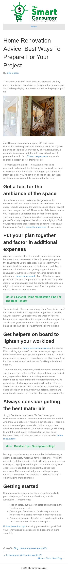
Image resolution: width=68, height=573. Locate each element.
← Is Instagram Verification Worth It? (22, 555)
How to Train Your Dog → (51, 558)
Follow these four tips (14, 526)
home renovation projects (36, 348)
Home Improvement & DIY (33, 548)
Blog (16, 548)
